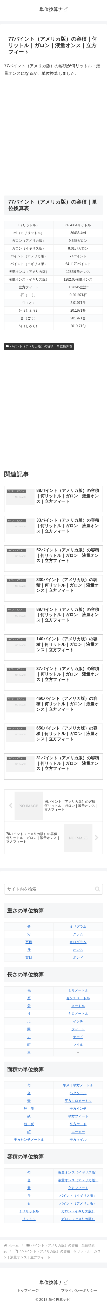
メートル (78, 1006)
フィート (78, 1029)
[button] (97, 889)
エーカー (78, 1132)
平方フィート (78, 1116)
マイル (78, 1045)
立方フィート (78, 1188)
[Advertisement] (53, 136)
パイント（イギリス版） (78, 1196)
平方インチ (78, 1108)
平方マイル (78, 1139)
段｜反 (29, 1124)
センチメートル (78, 998)
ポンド (78, 957)
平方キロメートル (78, 1101)
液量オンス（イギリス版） (78, 1172)
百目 (28, 942)
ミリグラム (78, 926)
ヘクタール (78, 1093)
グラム (78, 934)
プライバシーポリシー (79, 1290)
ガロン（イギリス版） (78, 1211)
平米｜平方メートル (78, 1085)
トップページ (28, 1290)
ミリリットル (29, 1211)
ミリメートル (78, 990)
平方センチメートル (29, 1139)
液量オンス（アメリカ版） (78, 1180)
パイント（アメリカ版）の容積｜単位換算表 (41, 346)
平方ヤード (78, 1124)
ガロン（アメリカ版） (78, 1219)
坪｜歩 (29, 1108)
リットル (29, 1219)
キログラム (78, 942)
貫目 (28, 957)
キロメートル (78, 1014)
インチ (78, 1021)
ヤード (78, 1037)
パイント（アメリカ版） (78, 1203)
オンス (78, 950)
